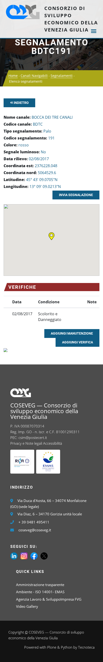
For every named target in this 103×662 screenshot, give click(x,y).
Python (66, 647)
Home (13, 75)
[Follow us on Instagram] (24, 555)
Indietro (21, 103)
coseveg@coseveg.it (34, 530)
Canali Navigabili (34, 75)
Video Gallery (27, 606)
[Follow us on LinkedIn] (13, 555)
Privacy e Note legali (26, 443)
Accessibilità (52, 443)
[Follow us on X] (44, 555)
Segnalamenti (62, 75)
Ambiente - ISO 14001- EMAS (40, 591)
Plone (51, 647)
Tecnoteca (86, 647)
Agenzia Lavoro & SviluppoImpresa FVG (48, 599)
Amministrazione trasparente (40, 584)
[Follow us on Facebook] (34, 555)
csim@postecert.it (32, 437)
